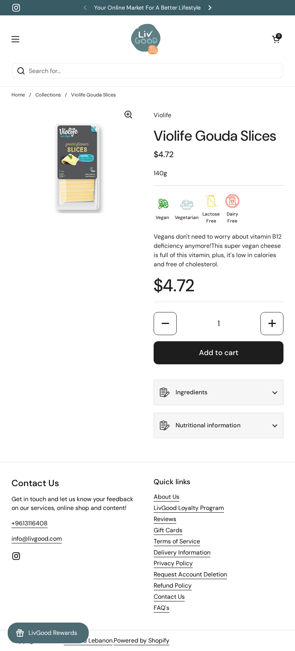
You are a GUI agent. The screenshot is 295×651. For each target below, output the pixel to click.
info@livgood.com (37, 539)
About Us (166, 497)
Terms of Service (177, 541)
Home (18, 94)
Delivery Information (182, 552)
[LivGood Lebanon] (146, 39)
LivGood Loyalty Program (189, 508)
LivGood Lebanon (88, 640)
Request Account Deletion (190, 574)
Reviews (165, 519)
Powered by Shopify (141, 640)
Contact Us (169, 597)
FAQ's (161, 608)
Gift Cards (168, 530)
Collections (48, 94)
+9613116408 (30, 523)
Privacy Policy (173, 563)
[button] (275, 39)
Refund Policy (173, 585)
